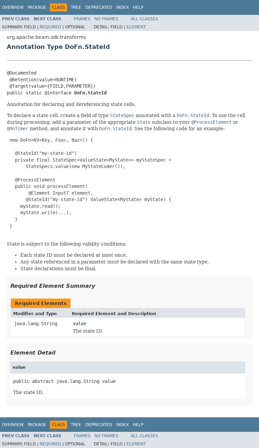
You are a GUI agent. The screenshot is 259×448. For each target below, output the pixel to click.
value (79, 323)
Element (136, 27)
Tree (76, 7)
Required (50, 27)
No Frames (106, 19)
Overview (13, 7)
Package (37, 7)
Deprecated (98, 7)
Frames (82, 19)
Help (138, 7)
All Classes (144, 19)
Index (122, 7)
